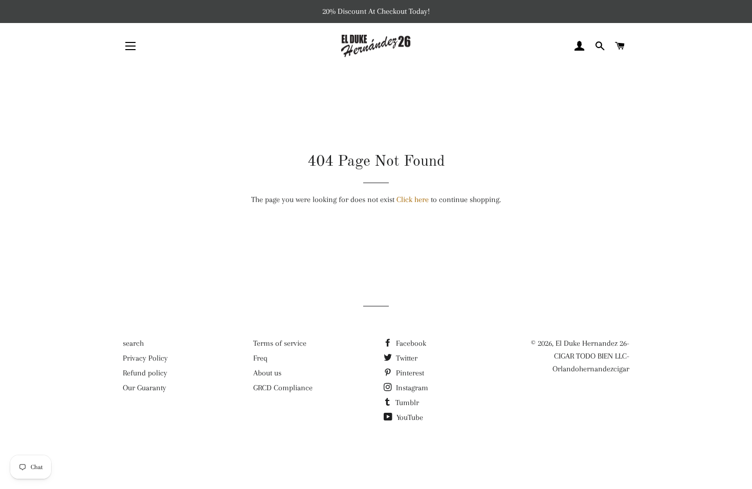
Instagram (411, 387)
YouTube (408, 417)
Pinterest (409, 372)
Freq (260, 358)
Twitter (405, 358)
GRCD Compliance (283, 387)
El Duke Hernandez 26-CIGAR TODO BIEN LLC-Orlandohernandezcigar (590, 356)
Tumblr (406, 402)
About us (267, 372)
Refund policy (145, 372)
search (133, 343)
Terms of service (279, 343)
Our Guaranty (144, 387)
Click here (412, 199)
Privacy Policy (145, 358)
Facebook (410, 343)
